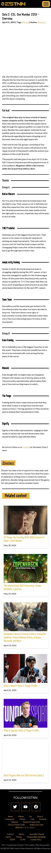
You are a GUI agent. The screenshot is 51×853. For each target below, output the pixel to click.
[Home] (13, 4)
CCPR (22, 839)
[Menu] (46, 4)
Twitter (26, 447)
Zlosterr (42, 22)
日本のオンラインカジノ (25, 827)
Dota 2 (25, 22)
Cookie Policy (35, 839)
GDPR (12, 839)
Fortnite (42, 819)
